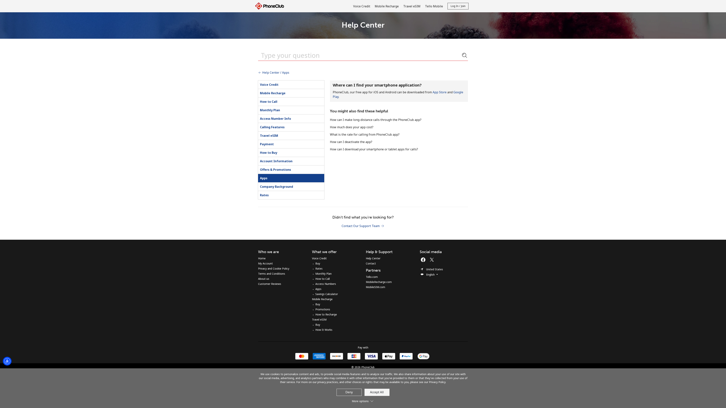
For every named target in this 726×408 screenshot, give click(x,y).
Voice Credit (269, 85)
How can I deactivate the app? (351, 142)
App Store (440, 92)
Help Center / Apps (275, 72)
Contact (371, 263)
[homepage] (270, 6)
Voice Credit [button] (361, 6)
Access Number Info (275, 119)
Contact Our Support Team (361, 226)
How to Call (268, 102)
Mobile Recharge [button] (387, 6)
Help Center (373, 258)
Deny (349, 392)
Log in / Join (458, 6)
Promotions (322, 309)
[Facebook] (424, 259)
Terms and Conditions (271, 273)
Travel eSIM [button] (411, 6)
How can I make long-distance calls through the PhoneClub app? (375, 120)
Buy (317, 263)
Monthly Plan (270, 110)
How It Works (323, 330)
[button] (363, 399)
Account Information (276, 161)
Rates (264, 195)
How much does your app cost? (351, 127)
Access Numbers (325, 284)
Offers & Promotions (275, 170)
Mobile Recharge (272, 93)
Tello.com (372, 277)
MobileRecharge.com (379, 282)
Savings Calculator (326, 294)
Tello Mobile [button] (434, 6)
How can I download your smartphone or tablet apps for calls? (374, 149)
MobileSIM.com (375, 287)
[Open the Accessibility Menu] (7, 361)
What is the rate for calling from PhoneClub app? (364, 134)
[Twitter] (432, 259)
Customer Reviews (269, 284)
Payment (267, 144)
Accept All (377, 392)
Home (262, 258)
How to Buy (268, 153)
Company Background (276, 187)
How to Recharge (326, 314)
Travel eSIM (269, 136)
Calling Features (272, 127)
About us (263, 278)
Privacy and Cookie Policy (273, 268)
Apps (263, 178)
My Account (265, 263)
